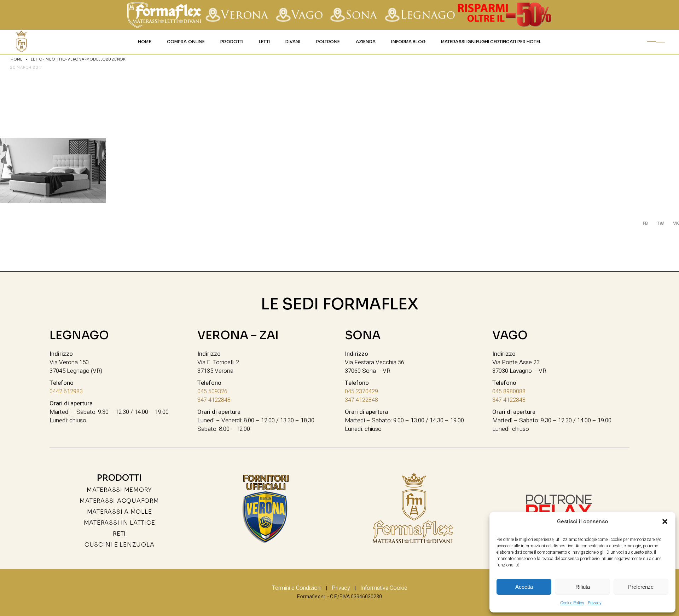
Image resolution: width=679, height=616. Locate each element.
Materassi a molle (119, 511)
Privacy (595, 603)
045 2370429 (361, 391)
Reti (119, 533)
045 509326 (212, 391)
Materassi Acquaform (119, 500)
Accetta (524, 587)
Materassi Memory (119, 490)
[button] (664, 521)
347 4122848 (214, 400)
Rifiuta (582, 587)
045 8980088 (509, 391)
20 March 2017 (26, 67)
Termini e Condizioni (296, 588)
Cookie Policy (572, 603)
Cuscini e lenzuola (120, 544)
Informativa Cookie (383, 588)
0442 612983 (66, 391)
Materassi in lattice (119, 522)
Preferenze (641, 587)
